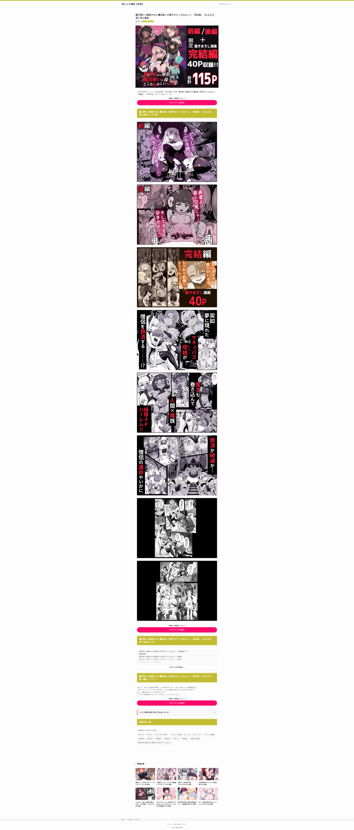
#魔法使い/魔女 (195, 738)
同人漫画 (145, 21)
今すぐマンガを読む (177, 103)
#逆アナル (176, 738)
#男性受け (159, 738)
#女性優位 (141, 738)
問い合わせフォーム (179, 824)
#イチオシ (149, 734)
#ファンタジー (197, 734)
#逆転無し (185, 738)
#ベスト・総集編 (209, 734)
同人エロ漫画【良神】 (133, 4)
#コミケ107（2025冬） (162, 734)
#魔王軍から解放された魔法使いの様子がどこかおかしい (154, 742)
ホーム (170, 824)
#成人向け (150, 738)
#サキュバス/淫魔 (176, 734)
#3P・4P (140, 734)
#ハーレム (187, 734)
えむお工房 (150, 21)
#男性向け (167, 738)
